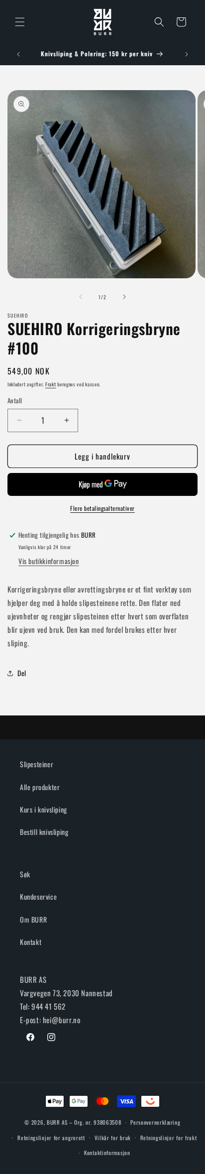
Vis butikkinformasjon (48, 561)
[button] (20, 22)
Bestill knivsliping (44, 831)
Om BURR (33, 919)
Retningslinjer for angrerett (51, 1138)
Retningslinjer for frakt (168, 1138)
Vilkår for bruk (113, 1138)
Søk (25, 874)
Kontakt (30, 942)
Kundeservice (38, 896)
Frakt (50, 384)
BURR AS (57, 1122)
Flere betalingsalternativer (102, 508)
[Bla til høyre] (124, 297)
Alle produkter (40, 787)
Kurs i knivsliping (43, 809)
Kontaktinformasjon (107, 1153)
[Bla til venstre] (81, 297)
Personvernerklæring (155, 1122)
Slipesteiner (36, 764)
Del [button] (21, 673)
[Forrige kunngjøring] (18, 54)
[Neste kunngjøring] (187, 54)
